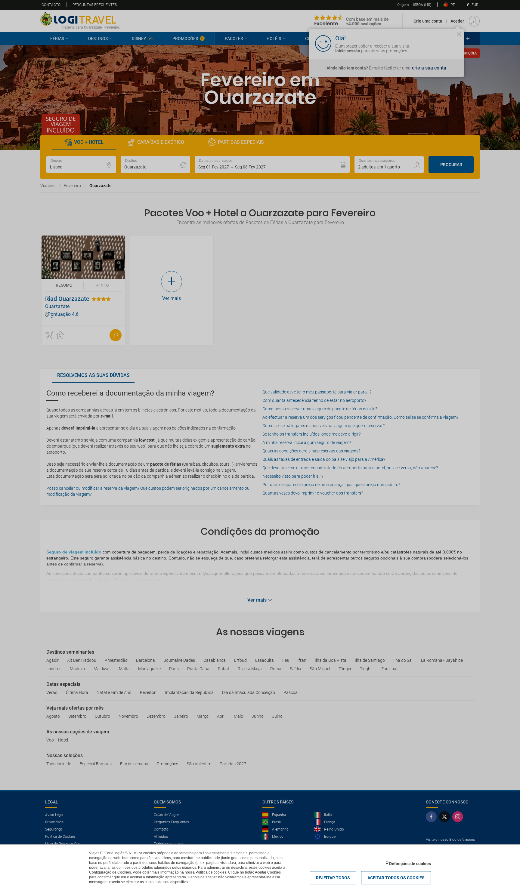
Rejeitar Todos (333, 877)
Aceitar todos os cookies (396, 877)
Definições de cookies (410, 863)
